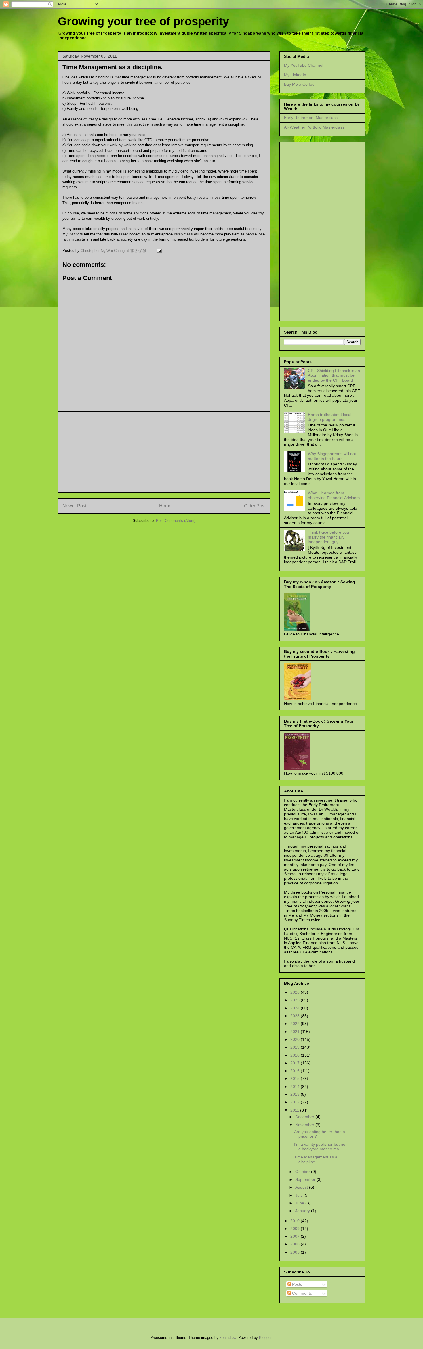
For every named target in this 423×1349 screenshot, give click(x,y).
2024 (295, 1008)
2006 (295, 1244)
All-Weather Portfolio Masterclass (314, 127)
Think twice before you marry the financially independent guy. (328, 537)
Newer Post (74, 505)
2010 (295, 1220)
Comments (301, 1293)
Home (165, 505)
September (306, 1179)
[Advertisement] (164, 452)
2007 (295, 1236)
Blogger (265, 1337)
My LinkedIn (295, 74)
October (303, 1171)
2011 (295, 1110)
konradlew (228, 1337)
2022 (295, 1023)
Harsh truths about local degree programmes (329, 417)
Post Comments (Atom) (175, 520)
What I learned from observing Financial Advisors (334, 495)
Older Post (255, 505)
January (303, 1210)
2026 (295, 992)
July (299, 1195)
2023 (295, 1015)
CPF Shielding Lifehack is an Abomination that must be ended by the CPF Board (334, 375)
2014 (295, 1086)
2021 (295, 1031)
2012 (295, 1102)
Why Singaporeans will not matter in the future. (332, 456)
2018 (295, 1055)
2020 (295, 1039)
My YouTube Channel (303, 65)
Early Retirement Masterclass (311, 117)
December (305, 1116)
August (302, 1187)
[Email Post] (158, 250)
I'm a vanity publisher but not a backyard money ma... (320, 1146)
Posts (296, 1284)
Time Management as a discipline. (315, 1159)
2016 (295, 1070)
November (305, 1124)
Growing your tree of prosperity (143, 21)
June (300, 1203)
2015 (295, 1078)
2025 (295, 1000)
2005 (295, 1252)
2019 (295, 1047)
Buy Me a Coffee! (300, 84)
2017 (295, 1063)
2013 (295, 1094)
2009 (295, 1228)
